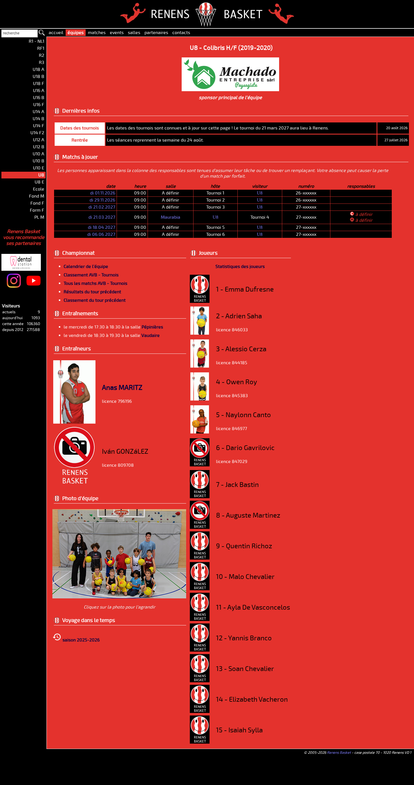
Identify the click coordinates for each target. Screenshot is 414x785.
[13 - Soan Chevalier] (200, 681)
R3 (41, 62)
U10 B (38, 161)
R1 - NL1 (36, 41)
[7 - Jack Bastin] (200, 497)
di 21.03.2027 (101, 217)
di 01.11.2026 (102, 193)
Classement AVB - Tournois (91, 275)
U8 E (39, 182)
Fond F (37, 203)
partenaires (156, 32)
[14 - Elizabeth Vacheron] (200, 711)
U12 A (38, 140)
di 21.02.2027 (101, 207)
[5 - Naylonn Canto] (199, 432)
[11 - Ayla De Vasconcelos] (200, 619)
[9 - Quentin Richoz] (200, 558)
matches (97, 32)
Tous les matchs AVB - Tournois (95, 283)
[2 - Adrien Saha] (199, 333)
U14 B (38, 119)
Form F (37, 210)
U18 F (38, 83)
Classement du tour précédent (95, 300)
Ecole (38, 189)
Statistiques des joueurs (240, 266)
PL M (39, 217)
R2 (41, 55)
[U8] (119, 597)
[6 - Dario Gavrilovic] (200, 465)
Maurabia (170, 217)
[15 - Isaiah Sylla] (200, 742)
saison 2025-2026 (80, 640)
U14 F (38, 126)
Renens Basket (339, 752)
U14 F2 (37, 133)
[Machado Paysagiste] (230, 89)
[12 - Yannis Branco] (200, 650)
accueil (56, 32)
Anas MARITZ (122, 388)
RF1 (40, 48)
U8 (259, 193)
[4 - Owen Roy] (199, 399)
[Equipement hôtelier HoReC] (37, 254)
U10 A (38, 154)
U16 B (38, 97)
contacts (181, 32)
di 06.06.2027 (101, 234)
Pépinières (152, 327)
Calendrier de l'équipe (86, 266)
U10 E (38, 168)
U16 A (38, 90)
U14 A (38, 112)
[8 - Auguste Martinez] (200, 527)
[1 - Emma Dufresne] (200, 301)
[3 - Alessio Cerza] (199, 366)
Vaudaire (150, 335)
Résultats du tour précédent (92, 292)
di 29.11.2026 (102, 200)
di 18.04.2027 (101, 227)
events (117, 32)
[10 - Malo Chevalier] (200, 589)
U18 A (38, 69)
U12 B (38, 147)
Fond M (36, 196)
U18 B (38, 76)
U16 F (38, 105)
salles (134, 32)
